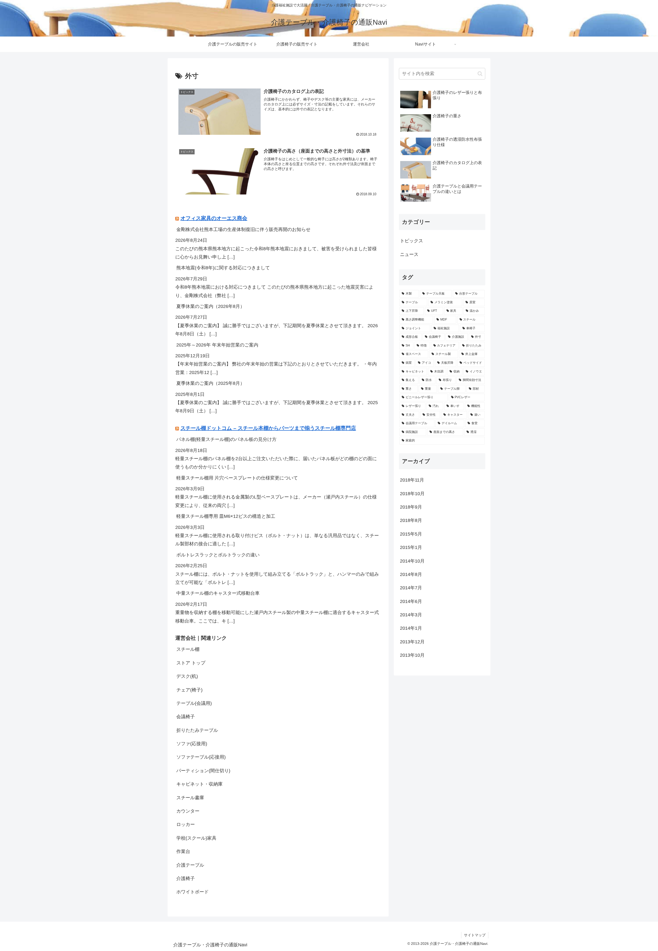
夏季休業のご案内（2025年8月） (210, 383)
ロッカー (185, 824)
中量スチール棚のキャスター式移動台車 (218, 593)
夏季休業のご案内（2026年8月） (210, 306)
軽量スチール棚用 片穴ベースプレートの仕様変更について (237, 477)
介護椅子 (185, 878)
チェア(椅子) (189, 689)
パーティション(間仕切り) (203, 770)
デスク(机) (187, 676)
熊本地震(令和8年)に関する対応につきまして (223, 267)
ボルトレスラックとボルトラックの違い (218, 554)
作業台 (183, 851)
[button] (480, 74)
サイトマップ (475, 935)
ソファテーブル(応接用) (201, 757)
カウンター (187, 811)
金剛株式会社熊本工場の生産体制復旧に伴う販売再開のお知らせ (243, 229)
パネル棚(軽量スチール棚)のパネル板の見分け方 (226, 439)
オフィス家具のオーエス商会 (213, 218)
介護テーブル (190, 864)
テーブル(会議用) (194, 703)
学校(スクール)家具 (196, 837)
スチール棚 (187, 649)
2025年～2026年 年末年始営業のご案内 (217, 344)
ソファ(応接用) (191, 743)
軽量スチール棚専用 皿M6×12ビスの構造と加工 (225, 516)
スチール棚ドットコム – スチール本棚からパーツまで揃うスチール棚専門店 (268, 428)
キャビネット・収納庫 (199, 784)
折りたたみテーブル (197, 730)
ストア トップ (190, 662)
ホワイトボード (192, 891)
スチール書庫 (190, 797)
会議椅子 (185, 716)
